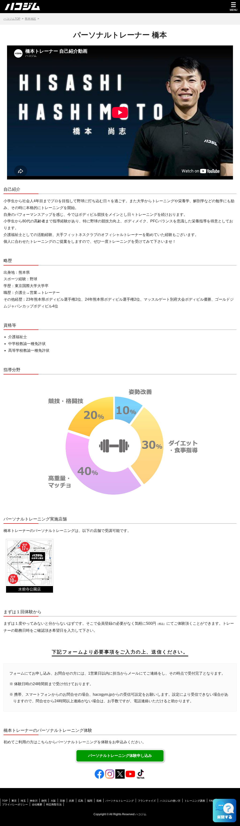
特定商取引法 (54, 804)
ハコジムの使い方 (170, 800)
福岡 (89, 800)
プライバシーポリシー (15, 804)
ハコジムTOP (12, 18)
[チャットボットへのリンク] (224, 810)
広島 (80, 800)
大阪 (53, 800)
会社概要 (37, 804)
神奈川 (34, 800)
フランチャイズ (147, 800)
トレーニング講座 (194, 800)
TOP (5, 800)
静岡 (44, 800)
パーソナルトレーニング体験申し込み (120, 756)
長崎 (98, 800)
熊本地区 (30, 18)
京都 (62, 800)
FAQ (211, 800)
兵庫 (71, 800)
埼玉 (23, 800)
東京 (14, 800)
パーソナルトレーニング (119, 800)
